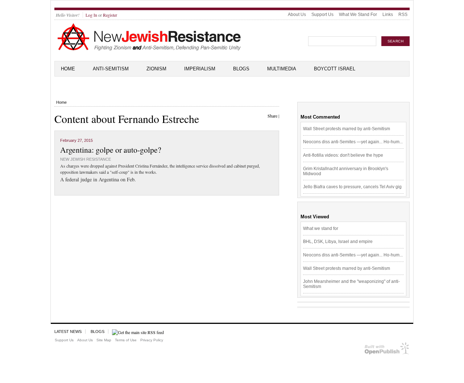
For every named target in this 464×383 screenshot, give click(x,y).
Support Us (322, 14)
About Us (297, 14)
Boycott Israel (334, 68)
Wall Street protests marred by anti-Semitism (346, 128)
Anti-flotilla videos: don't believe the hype (343, 155)
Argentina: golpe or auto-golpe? (110, 149)
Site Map (103, 340)
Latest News (68, 331)
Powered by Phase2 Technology (387, 349)
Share (272, 116)
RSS (402, 14)
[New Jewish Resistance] (149, 49)
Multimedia (281, 68)
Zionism (156, 68)
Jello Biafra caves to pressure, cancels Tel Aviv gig (352, 186)
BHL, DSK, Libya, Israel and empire (338, 241)
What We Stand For (358, 14)
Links (387, 14)
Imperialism (199, 68)
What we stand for (320, 228)
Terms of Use (126, 340)
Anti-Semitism (111, 68)
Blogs (241, 68)
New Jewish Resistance (85, 159)
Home (68, 68)
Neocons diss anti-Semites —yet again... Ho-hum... (353, 141)
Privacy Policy (151, 340)
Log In (91, 15)
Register (110, 15)
